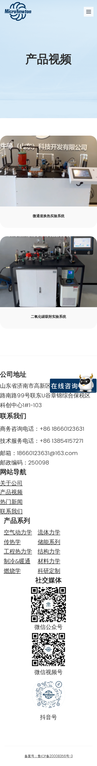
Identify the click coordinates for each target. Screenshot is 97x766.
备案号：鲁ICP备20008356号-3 (48, 756)
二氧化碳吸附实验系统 (48, 316)
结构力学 (49, 551)
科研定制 (49, 571)
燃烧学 (12, 571)
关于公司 (11, 483)
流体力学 (49, 532)
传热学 (12, 542)
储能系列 (49, 542)
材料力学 (49, 561)
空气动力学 (18, 532)
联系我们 (11, 511)
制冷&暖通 (17, 561)
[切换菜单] (88, 12)
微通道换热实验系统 (49, 216)
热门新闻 (11, 502)
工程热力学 (18, 551)
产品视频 (11, 492)
